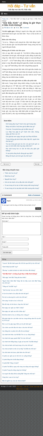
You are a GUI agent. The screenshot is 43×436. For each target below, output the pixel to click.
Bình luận (5, 221)
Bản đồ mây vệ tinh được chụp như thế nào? (15, 304)
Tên (3, 237)
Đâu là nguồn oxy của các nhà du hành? (14, 381)
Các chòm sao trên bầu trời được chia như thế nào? (17, 327)
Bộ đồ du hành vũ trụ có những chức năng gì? (15, 315)
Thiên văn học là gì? (11, 173)
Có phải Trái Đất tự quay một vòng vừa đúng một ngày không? (20, 366)
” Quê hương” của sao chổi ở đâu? (12, 290)
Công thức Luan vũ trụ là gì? (10, 377)
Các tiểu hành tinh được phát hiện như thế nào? (16, 352)
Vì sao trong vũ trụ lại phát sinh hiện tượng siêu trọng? (22, 188)
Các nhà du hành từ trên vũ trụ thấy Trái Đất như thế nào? (19, 349)
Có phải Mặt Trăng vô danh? (10, 363)
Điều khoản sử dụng (22, 389)
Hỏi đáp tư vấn (8, 27)
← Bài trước (5, 164)
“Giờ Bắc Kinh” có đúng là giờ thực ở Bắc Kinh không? (21, 24)
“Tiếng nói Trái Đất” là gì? (9, 286)
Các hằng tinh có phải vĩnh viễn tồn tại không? (15, 331)
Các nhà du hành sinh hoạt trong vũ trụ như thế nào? (17, 345)
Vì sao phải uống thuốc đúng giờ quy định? (19, 153)
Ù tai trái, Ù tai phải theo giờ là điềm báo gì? (20, 129)
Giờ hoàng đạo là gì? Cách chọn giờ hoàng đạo (21, 124)
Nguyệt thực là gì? (10, 179)
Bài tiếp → (38, 164)
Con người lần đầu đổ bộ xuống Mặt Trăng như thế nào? (18, 373)
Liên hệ (26, 386)
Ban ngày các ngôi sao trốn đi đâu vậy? (13, 311)
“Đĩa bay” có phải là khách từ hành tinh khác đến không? (18, 270)
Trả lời (38, 208)
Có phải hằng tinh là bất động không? (13, 359)
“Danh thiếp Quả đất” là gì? (10, 266)
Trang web (5, 247)
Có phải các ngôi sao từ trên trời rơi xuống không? (17, 356)
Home (4, 2)
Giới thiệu (19, 386)
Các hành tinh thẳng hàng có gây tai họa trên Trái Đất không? (20, 341)
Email (4, 242)
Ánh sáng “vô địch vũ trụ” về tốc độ (12, 300)
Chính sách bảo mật (36, 386)
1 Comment (25, 27)
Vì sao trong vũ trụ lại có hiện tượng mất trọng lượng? (22, 185)
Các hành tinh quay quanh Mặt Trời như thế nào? (16, 338)
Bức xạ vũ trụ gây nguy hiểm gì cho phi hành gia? (16, 324)
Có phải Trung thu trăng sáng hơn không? (14, 370)
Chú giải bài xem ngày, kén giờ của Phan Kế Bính (21, 136)
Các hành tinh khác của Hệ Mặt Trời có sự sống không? (18, 334)
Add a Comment (34, 195)
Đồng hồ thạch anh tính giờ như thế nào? (19, 156)
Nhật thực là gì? (10, 176)
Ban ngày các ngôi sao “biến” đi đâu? (13, 308)
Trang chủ (5, 19)
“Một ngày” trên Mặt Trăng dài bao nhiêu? (14, 277)
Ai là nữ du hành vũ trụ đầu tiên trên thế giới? (19, 182)
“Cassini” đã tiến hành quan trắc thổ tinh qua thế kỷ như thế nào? (21, 263)
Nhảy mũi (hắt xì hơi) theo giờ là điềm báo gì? (20, 126)
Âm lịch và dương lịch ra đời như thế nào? (14, 297)
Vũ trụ (17, 27)
